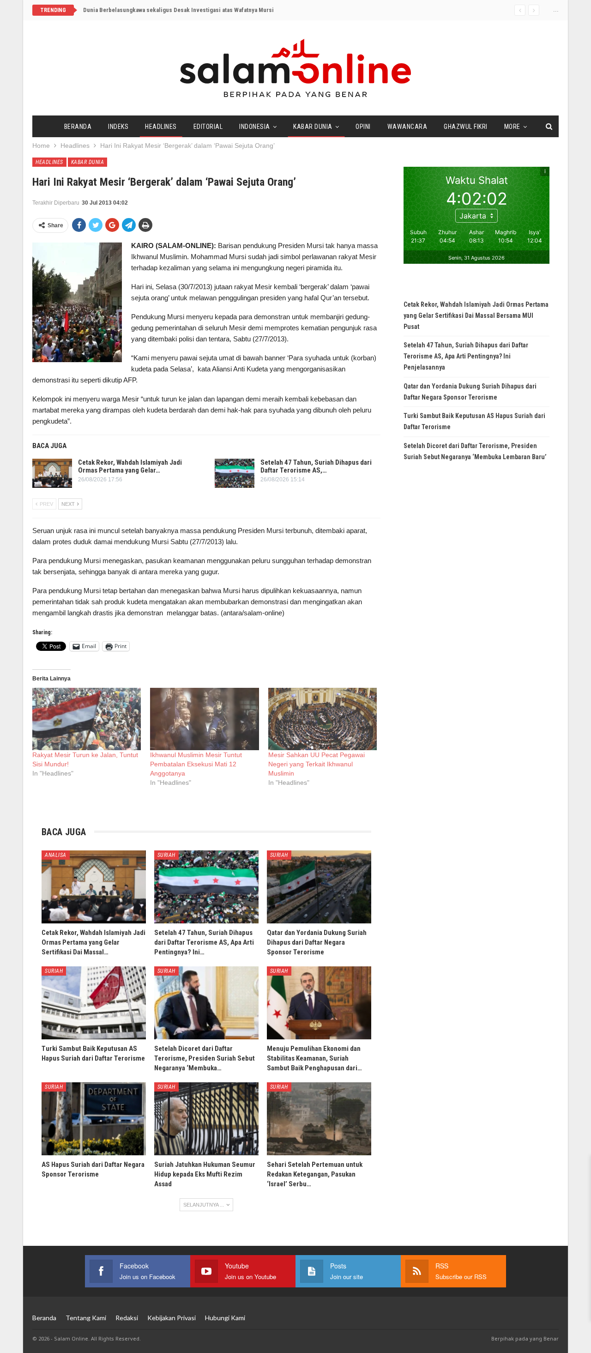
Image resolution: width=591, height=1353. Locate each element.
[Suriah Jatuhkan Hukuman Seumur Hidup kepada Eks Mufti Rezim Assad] (206, 1118)
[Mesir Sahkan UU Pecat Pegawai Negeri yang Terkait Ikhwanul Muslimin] (322, 719)
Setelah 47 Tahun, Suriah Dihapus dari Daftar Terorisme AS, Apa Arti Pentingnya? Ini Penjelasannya (466, 356)
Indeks (118, 126)
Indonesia (254, 126)
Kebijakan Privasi (171, 1318)
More (512, 126)
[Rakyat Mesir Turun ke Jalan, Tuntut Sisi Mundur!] (86, 719)
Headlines (161, 126)
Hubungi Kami (225, 1318)
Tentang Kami (86, 1318)
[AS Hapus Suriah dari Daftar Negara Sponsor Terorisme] (94, 1118)
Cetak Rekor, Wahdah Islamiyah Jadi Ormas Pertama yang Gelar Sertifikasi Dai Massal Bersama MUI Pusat (476, 315)
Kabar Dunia (312, 126)
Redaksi (126, 1318)
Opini (363, 126)
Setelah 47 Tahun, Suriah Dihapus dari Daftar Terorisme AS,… (316, 466)
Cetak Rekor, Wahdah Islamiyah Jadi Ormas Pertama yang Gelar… (130, 466)
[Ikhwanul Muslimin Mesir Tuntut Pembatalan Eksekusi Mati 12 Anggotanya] (204, 719)
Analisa (55, 855)
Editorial (208, 126)
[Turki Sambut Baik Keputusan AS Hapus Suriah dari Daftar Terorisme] (94, 1002)
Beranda (78, 126)
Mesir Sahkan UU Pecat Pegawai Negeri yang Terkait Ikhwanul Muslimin (316, 764)
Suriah (166, 855)
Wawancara (407, 126)
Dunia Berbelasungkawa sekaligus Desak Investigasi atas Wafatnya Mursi (178, 9)
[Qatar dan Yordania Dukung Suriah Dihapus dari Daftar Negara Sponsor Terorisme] (319, 886)
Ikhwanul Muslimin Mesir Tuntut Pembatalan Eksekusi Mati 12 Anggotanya (196, 764)
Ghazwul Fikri (466, 126)
